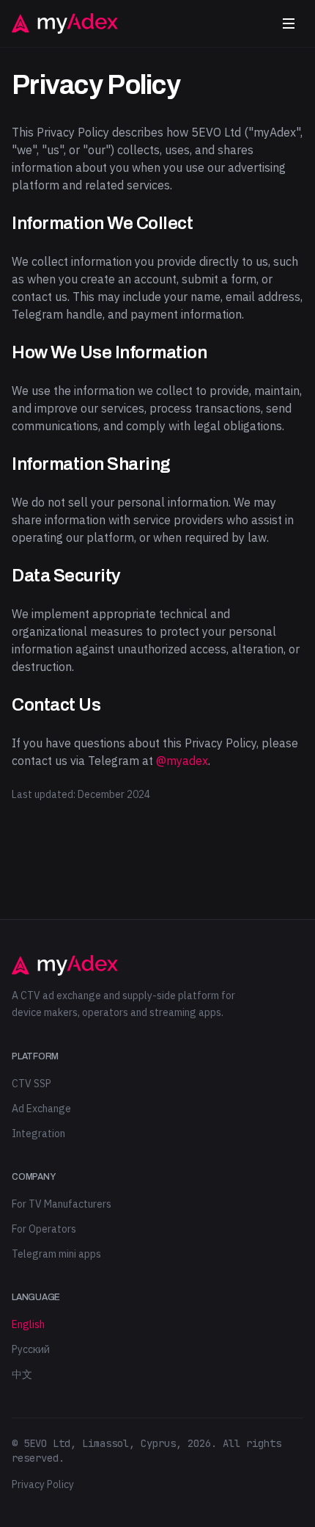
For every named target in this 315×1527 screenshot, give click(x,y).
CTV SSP (31, 1083)
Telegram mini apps (56, 1254)
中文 (22, 1374)
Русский (31, 1349)
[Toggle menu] (288, 23)
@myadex (182, 760)
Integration (38, 1133)
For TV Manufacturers (61, 1204)
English (28, 1324)
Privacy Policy (43, 1484)
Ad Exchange (41, 1108)
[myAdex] (65, 23)
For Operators (44, 1229)
